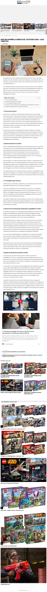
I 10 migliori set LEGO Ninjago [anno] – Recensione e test (17, 30)
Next (46, 29)
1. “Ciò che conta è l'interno (11, 99)
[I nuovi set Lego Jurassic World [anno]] (23, 528)
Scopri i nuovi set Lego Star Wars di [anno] (28, 30)
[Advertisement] (23, 13)
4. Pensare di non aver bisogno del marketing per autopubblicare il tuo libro (22, 104)
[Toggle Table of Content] (37, 98)
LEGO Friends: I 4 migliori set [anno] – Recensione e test (40, 30)
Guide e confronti (4, 373)
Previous (0, 29)
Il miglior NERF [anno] (5, 584)
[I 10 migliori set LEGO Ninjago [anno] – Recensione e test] (17, 26)
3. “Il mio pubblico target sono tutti (13, 103)
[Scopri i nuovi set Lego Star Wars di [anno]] (29, 26)
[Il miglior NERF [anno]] (23, 565)
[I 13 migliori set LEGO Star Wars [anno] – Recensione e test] (5, 26)
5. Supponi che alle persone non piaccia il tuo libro (16, 106)
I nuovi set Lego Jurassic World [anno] (9, 546)
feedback (33, 155)
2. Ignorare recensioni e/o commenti (13, 101)
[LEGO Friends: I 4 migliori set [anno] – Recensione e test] (41, 26)
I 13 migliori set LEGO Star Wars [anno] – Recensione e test (5, 31)
